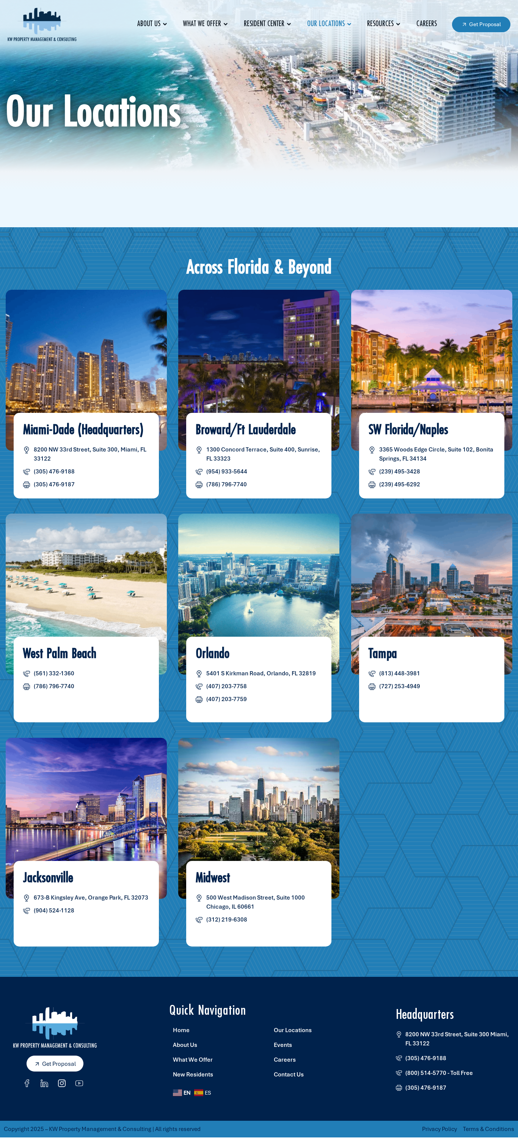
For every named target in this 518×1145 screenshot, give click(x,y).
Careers (426, 24)
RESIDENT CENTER (264, 24)
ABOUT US (148, 24)
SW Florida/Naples (408, 429)
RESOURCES (380, 24)
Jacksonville (48, 878)
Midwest (213, 878)
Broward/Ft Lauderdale (246, 429)
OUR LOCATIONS (326, 24)
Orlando (213, 654)
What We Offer (202, 24)
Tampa (383, 654)
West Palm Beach (59, 654)
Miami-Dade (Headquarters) (83, 429)
